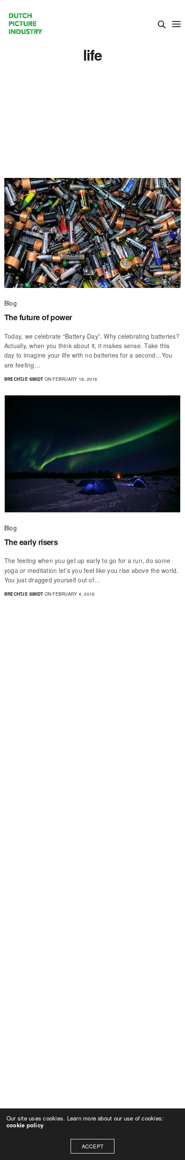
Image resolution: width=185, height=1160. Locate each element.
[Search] (162, 24)
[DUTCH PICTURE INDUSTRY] (24, 24)
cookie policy (24, 1125)
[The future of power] (92, 233)
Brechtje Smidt (23, 379)
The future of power (38, 317)
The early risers (31, 542)
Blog (10, 303)
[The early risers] (92, 454)
